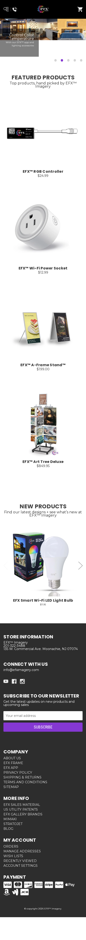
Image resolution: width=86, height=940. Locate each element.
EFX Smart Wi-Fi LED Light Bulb (43, 600)
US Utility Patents (20, 809)
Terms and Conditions (25, 782)
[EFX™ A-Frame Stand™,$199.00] (43, 327)
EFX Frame (13, 763)
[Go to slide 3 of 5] (68, 60)
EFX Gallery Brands (22, 814)
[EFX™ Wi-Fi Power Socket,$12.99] (43, 230)
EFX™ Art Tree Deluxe (43, 461)
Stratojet (12, 824)
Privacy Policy (17, 772)
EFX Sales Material (21, 805)
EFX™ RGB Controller (43, 171)
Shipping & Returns (22, 777)
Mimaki (10, 819)
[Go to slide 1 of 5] (56, 60)
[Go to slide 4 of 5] (75, 60)
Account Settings (20, 866)
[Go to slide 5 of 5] (81, 60)
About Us (12, 758)
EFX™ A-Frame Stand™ (43, 365)
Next (80, 565)
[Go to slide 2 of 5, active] (62, 60)
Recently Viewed (20, 861)
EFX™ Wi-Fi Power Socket (43, 268)
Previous (5, 565)
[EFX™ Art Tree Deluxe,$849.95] (43, 424)
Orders (10, 846)
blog (8, 829)
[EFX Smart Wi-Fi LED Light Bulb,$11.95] (43, 562)
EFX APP (10, 768)
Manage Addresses (22, 851)
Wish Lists (13, 856)
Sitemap (11, 787)
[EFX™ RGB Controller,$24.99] (43, 133)
